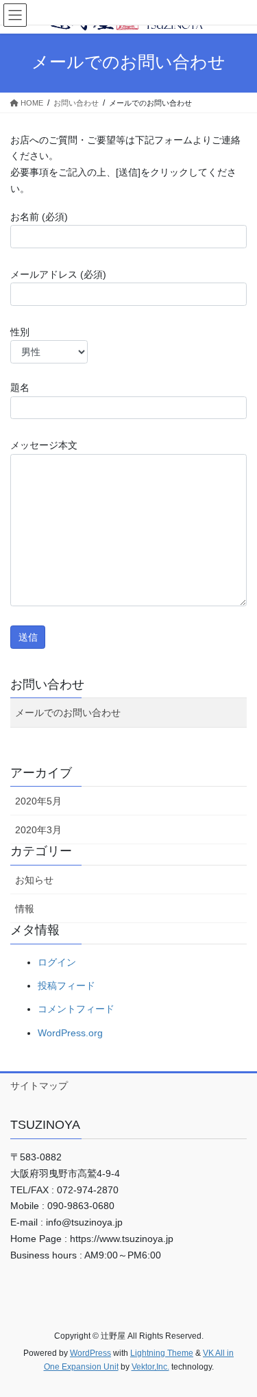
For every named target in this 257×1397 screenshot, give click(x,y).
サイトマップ (39, 1085)
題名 (19, 387)
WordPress (90, 1353)
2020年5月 (38, 801)
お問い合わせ (47, 684)
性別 (19, 331)
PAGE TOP (237, 1342)
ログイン (57, 962)
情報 (24, 908)
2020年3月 (38, 829)
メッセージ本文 (43, 445)
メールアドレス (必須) (58, 274)
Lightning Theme (161, 1353)
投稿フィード (66, 985)
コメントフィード (76, 1008)
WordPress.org (70, 1032)
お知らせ (34, 879)
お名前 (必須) (39, 216)
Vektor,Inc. (150, 1367)
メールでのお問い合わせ (68, 712)
